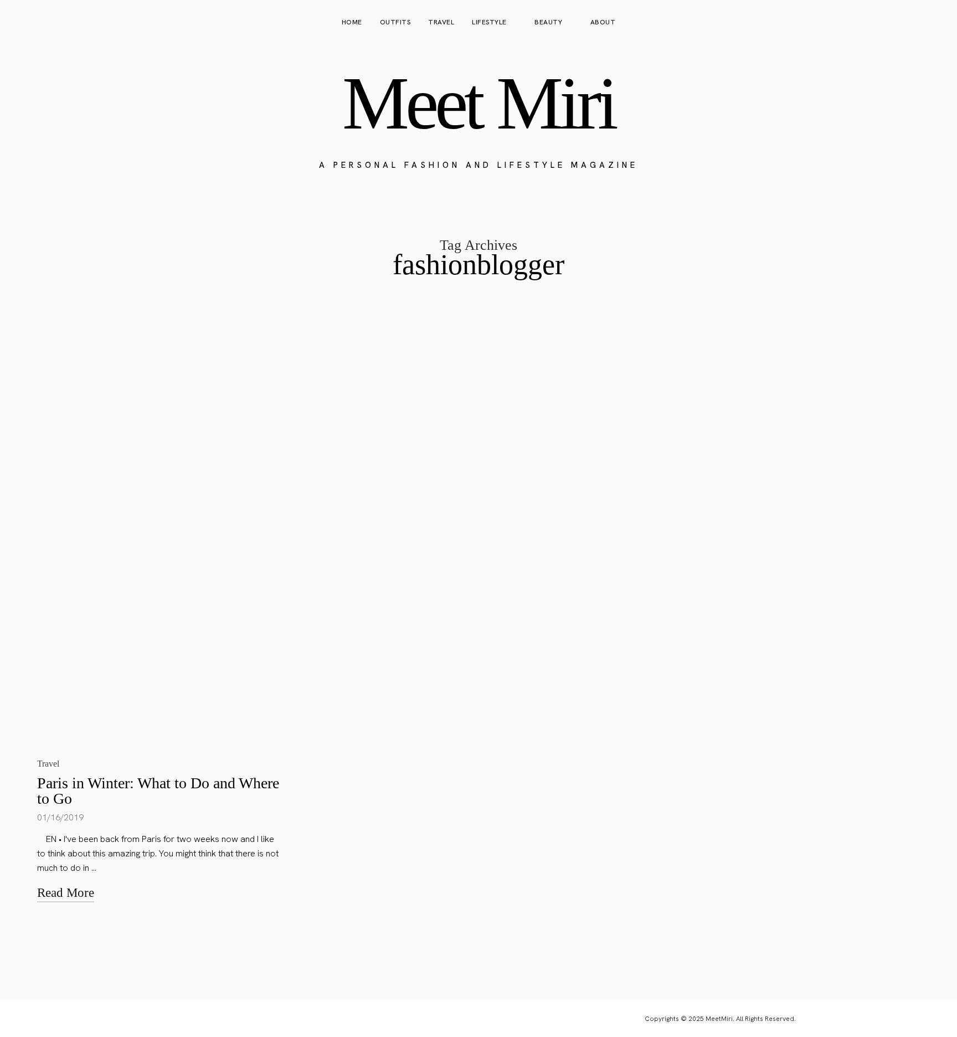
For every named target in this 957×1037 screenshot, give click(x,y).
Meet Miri (478, 103)
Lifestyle (489, 22)
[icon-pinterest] (915, 23)
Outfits (395, 22)
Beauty (548, 22)
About (603, 22)
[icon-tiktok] (936, 23)
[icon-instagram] (894, 23)
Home (352, 22)
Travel (441, 22)
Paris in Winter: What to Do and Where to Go (158, 790)
